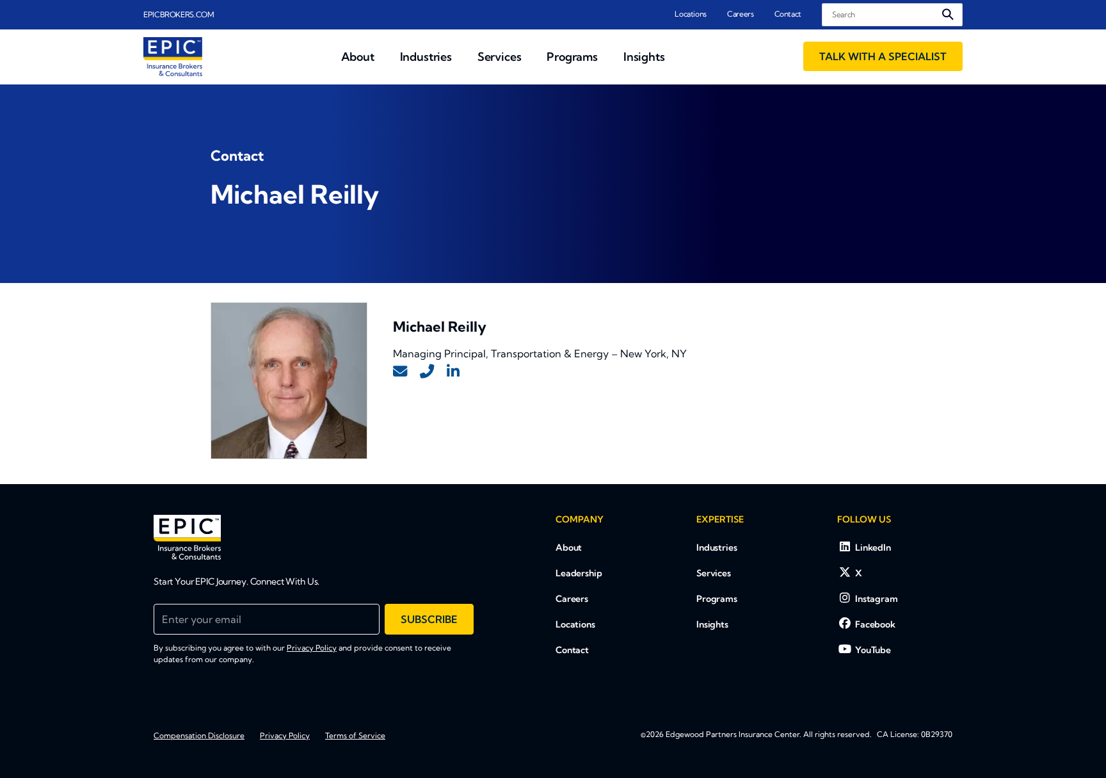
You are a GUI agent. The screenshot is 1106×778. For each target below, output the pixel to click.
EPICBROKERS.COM (178, 14)
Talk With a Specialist (883, 56)
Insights (712, 624)
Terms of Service (355, 735)
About (569, 547)
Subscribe (429, 619)
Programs (716, 598)
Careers (740, 14)
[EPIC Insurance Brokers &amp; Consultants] (187, 537)
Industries (716, 547)
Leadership (579, 573)
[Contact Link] (400, 372)
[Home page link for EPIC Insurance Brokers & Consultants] (172, 56)
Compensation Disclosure (199, 735)
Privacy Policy (312, 647)
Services (713, 573)
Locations (691, 14)
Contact (787, 14)
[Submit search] (948, 14)
